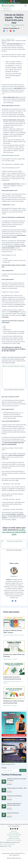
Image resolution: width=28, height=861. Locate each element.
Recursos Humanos (15, 681)
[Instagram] (15, 601)
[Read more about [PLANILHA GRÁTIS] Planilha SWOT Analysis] (14, 622)
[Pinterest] (10, 31)
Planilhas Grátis (13, 635)
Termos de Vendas (14, 833)
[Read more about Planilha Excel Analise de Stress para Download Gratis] (14, 692)
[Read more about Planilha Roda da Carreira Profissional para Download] (14, 668)
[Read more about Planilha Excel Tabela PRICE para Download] (14, 646)
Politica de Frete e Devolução (14, 834)
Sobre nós (14, 831)
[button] (25, 5)
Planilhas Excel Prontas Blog (14, 840)
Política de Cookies (14, 836)
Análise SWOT (6, 635)
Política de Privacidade (14, 838)
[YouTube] (17, 828)
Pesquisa (4, 767)
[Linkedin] (14, 31)
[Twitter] (7, 31)
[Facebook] (4, 31)
